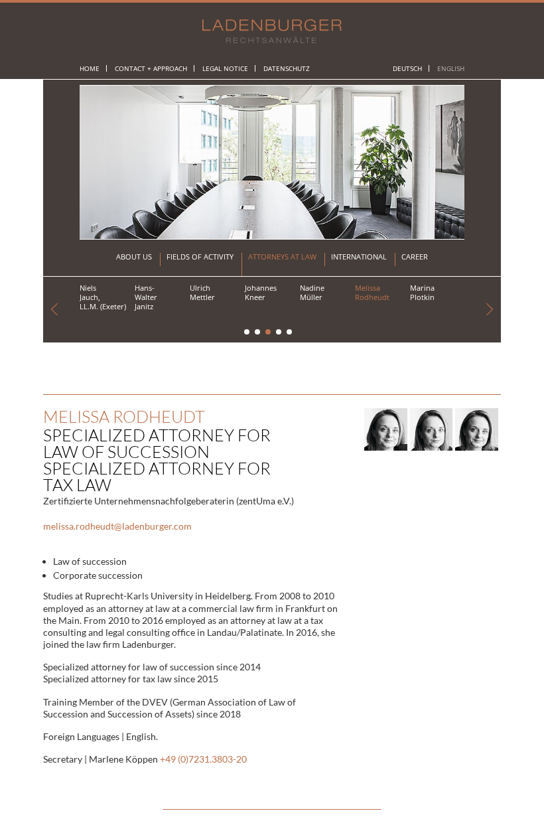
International (359, 257)
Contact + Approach (151, 68)
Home (90, 68)
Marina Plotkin (422, 292)
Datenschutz (286, 68)
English (450, 68)
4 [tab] (279, 332)
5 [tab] (290, 332)
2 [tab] (258, 332)
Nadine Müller (312, 292)
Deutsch (407, 68)
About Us (134, 257)
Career (414, 257)
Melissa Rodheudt (372, 292)
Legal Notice (225, 68)
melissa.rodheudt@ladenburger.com (117, 526)
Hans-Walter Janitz (146, 297)
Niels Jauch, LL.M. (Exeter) (103, 297)
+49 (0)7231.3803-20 (203, 759)
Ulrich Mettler (202, 292)
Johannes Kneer (261, 292)
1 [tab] (247, 332)
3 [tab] (268, 332)
